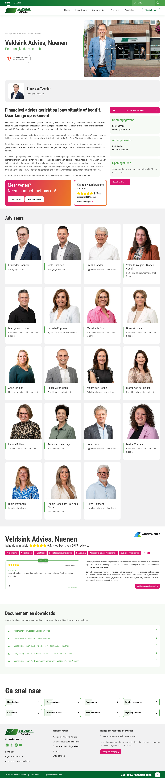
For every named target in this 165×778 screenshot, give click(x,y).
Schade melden (118, 182)
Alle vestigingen (12, 739)
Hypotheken (13, 702)
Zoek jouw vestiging (109, 752)
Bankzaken (81, 553)
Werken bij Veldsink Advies (65, 737)
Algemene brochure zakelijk (17, 761)
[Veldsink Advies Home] (18, 10)
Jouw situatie (81, 10)
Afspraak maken (34, 199)
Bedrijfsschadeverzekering (60, 553)
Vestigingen (10, 33)
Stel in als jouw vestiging (134, 110)
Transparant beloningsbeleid (66, 746)
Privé (7, 3)
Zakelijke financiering (130, 553)
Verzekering (26, 553)
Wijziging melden (133, 712)
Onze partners (59, 756)
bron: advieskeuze (72, 587)
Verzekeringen (53, 702)
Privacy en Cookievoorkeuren (15, 775)
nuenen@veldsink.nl (121, 129)
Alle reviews (12, 553)
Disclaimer (35, 775)
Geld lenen (12, 712)
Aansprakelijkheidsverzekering (103, 553)
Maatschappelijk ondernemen (66, 742)
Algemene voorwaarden (53, 775)
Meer (146, 553)
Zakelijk (17, 3)
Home (67, 10)
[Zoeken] (157, 3)
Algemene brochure (14, 756)
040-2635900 (118, 126)
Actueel (56, 751)
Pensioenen (91, 702)
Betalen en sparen (133, 702)
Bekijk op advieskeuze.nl (146, 586)
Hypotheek (40, 553)
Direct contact (16, 199)
